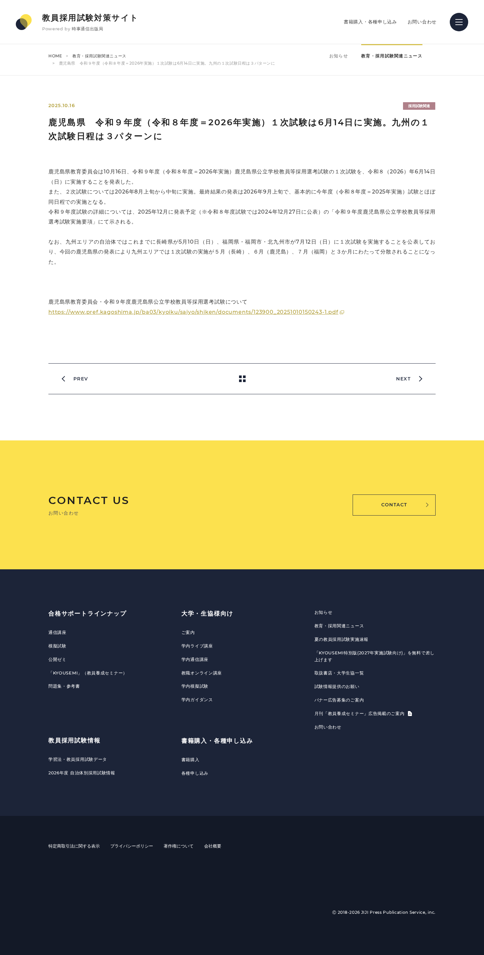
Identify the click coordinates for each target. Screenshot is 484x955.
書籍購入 (190, 759)
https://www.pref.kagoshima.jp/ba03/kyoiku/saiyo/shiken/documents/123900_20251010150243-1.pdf (193, 312)
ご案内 (188, 632)
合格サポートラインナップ (87, 613)
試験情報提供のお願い (337, 686)
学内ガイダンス (197, 699)
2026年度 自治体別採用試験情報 (81, 772)
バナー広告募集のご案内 (339, 699)
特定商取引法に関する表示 (74, 846)
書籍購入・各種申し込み (370, 22)
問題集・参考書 (64, 686)
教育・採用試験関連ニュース (99, 55)
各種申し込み (194, 773)
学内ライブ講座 (197, 645)
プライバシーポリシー (131, 846)
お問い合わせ (422, 22)
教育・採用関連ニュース (339, 625)
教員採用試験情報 (74, 740)
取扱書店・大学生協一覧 (339, 672)
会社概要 (212, 846)
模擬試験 (57, 645)
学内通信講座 (194, 659)
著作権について (179, 846)
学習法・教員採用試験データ (77, 759)
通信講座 (57, 632)
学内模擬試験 (194, 686)
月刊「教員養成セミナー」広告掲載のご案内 (360, 713)
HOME (55, 55)
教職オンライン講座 (201, 672)
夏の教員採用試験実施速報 (341, 639)
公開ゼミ (57, 659)
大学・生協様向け (207, 613)
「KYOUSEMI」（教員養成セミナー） (87, 672)
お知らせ (338, 55)
